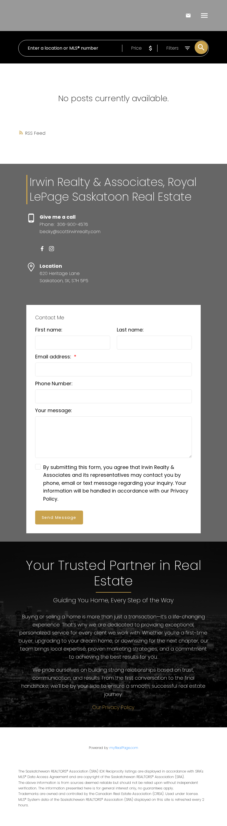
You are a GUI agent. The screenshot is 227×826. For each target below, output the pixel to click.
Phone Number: (54, 383)
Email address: (54, 356)
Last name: (130, 329)
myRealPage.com (123, 747)
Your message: (53, 410)
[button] (42, 248)
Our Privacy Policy (113, 707)
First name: (48, 329)
